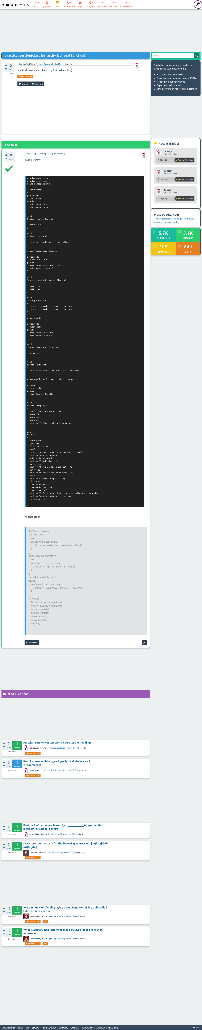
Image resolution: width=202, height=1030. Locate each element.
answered (29, 154)
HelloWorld (70, 916)
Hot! (57, 6)
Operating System (55, 916)
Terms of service (49, 1027)
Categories (91, 6)
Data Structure (55, 852)
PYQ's (37, 6)
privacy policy (87, 1027)
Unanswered (69, 6)
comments (100, 1027)
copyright (75, 1027)
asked (19, 64)
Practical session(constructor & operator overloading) (57, 742)
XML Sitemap (113, 1027)
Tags (80, 6)
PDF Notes (128, 6)
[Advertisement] (101, 29)
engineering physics (186, 219)
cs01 (45, 921)
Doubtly (71, 748)
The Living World (55, 834)
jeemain (157, 219)
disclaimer (63, 1027)
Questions (47, 6)
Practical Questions (44, 64)
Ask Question (115, 6)
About (20, 1027)
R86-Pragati (69, 852)
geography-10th (169, 219)
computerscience (25, 76)
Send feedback (9, 1027)
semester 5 (159, 222)
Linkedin (35, 1027)
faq (27, 1027)
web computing (172, 222)
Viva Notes (102, 6)
